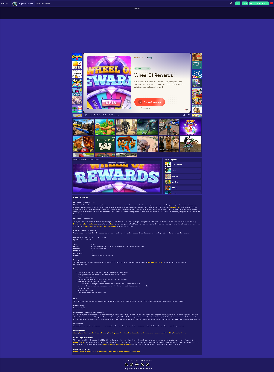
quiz (125, 205)
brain (112, 224)
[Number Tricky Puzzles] (197, 65)
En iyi (245, 3)
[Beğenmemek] (188, 115)
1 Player (174, 188)
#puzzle (116, 333)
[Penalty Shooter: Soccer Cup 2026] (147, 127)
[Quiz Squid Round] (77, 92)
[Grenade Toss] (197, 100)
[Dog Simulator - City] (169, 144)
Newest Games (107, 344)
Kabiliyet (175, 194)
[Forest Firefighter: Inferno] (83, 144)
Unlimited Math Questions (106, 226)
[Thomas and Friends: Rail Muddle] (197, 92)
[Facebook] (142, 365)
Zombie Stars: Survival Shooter (119, 351)
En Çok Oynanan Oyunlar (259, 3)
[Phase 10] (197, 74)
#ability (164, 333)
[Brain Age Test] (77, 100)
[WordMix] (77, 109)
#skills (170, 333)
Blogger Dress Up (79, 351)
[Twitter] (137, 365)
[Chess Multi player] (197, 109)
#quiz (81, 333)
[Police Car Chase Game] (169, 127)
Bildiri (98, 115)
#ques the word (138, 333)
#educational (95, 333)
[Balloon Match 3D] (197, 83)
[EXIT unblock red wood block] (197, 57)
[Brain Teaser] (77, 74)
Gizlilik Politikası (133, 361)
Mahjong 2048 (102, 351)
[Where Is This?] (77, 83)
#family (86, 333)
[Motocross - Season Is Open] (190, 144)
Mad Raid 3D (136, 351)
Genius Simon (88, 226)
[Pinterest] (126, 365)
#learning (103, 333)
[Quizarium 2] (77, 57)
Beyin (174, 170)
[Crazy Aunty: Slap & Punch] (126, 144)
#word (110, 333)
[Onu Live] (190, 127)
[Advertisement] (137, 14)
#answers (157, 333)
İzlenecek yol (115, 115)
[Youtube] (132, 365)
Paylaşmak (106, 115)
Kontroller (89, 115)
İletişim (124, 361)
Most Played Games (123, 344)
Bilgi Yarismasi (177, 164)
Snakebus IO (91, 351)
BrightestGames (79, 342)
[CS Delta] (83, 127)
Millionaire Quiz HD (155, 262)
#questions (148, 333)
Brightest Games (25, 4)
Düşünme (175, 176)
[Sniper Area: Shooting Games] (147, 144)
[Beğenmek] (184, 115)
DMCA (143, 361)
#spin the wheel (125, 333)
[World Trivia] (77, 65)
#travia (75, 333)
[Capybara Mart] (105, 127)
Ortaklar (149, 361)
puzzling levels (174, 207)
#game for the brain (180, 333)
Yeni (237, 3)
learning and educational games (85, 224)
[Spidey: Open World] (126, 127)
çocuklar (175, 182)
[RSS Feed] (148, 365)
